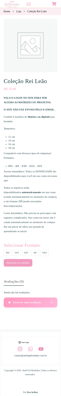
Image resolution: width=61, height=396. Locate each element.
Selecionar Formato (22, 245)
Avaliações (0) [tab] (14, 281)
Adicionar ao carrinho (18, 262)
